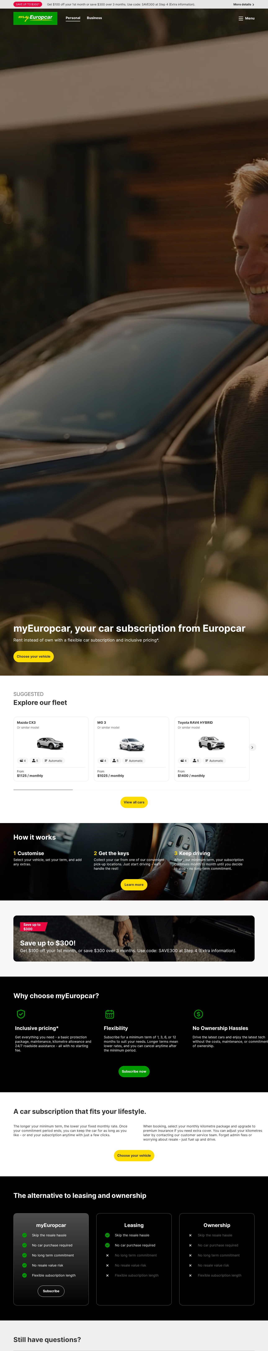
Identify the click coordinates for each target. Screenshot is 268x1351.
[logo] (35, 18)
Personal (73, 18)
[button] (73, 18)
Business (94, 18)
